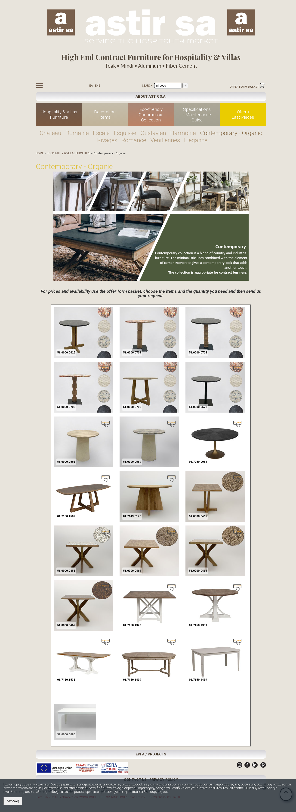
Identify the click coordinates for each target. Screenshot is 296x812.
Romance (133, 140)
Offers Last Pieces (243, 114)
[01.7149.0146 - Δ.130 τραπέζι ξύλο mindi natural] (149, 520)
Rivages (107, 140)
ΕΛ (91, 85)
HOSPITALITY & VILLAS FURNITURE (68, 153)
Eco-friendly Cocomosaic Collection (151, 115)
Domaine (77, 133)
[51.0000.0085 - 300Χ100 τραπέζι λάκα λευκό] (83, 739)
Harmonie (183, 133)
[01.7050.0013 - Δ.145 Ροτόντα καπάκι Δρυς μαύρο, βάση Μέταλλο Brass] (215, 466)
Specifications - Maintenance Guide (197, 115)
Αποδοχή (13, 801)
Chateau (50, 133)
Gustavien (153, 133)
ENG (97, 85)
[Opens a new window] (239, 766)
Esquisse (125, 133)
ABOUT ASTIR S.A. (151, 96)
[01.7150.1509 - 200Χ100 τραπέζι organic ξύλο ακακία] (83, 520)
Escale (101, 133)
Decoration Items (105, 114)
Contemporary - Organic (231, 133)
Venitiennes (165, 140)
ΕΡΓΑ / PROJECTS (151, 754)
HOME (40, 153)
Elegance (195, 140)
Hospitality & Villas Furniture (59, 114)
